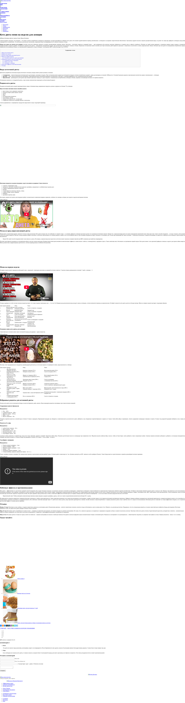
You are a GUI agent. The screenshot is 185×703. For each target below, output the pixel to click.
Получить (92, 59)
